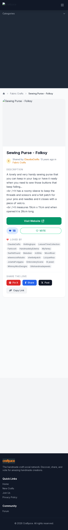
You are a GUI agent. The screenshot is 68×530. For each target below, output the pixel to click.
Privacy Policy (10, 497)
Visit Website (32, 221)
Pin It (15, 282)
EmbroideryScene (35, 262)
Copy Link (18, 290)
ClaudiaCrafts (31, 159)
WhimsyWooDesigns (17, 266)
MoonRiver (50, 253)
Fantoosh (12, 248)
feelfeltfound (14, 253)
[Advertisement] (34, 52)
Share (31, 282)
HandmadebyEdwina (29, 248)
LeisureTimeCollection (49, 244)
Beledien (27, 253)
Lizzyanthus (49, 257)
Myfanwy (46, 248)
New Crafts (8, 488)
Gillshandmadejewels (40, 266)
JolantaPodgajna (15, 262)
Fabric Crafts (16, 93)
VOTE (42, 230)
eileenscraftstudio (16, 257)
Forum (6, 511)
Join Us (6, 492)
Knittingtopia (29, 244)
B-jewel (50, 262)
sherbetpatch (34, 257)
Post (47, 282)
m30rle (38, 253)
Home (6, 484)
